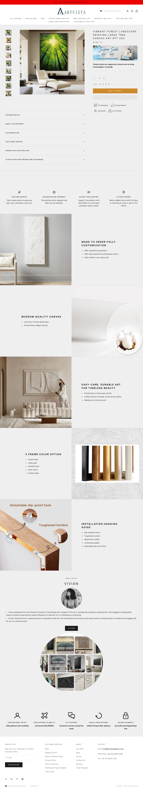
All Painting (15, 18)
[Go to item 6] (8, 71)
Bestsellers (31, 18)
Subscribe (13, 765)
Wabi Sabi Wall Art (81, 18)
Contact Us (80, 760)
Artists (78, 756)
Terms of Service (51, 764)
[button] (115, 97)
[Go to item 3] (8, 48)
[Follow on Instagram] (11, 779)
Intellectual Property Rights (55, 768)
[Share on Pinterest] (106, 84)
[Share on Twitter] (103, 84)
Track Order (49, 772)
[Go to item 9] (8, 93)
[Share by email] (109, 84)
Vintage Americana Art (59, 18)
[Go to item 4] (8, 55)
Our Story (80, 749)
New (42, 18)
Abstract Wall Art (103, 18)
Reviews (79, 764)
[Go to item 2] (8, 40)
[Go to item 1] (8, 33)
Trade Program (82, 768)
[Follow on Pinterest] (17, 779)
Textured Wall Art (124, 18)
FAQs (47, 749)
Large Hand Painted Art (59, 21)
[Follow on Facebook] (6, 779)
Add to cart (115, 91)
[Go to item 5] (8, 63)
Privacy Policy (50, 760)
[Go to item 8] (8, 86)
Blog (78, 753)
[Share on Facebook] (100, 84)
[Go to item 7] (8, 78)
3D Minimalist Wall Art (84, 21)
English (34, 786)
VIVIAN (71, 628)
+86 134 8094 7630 (115, 754)
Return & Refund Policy (54, 756)
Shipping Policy (51, 753)
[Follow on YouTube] (22, 779)
